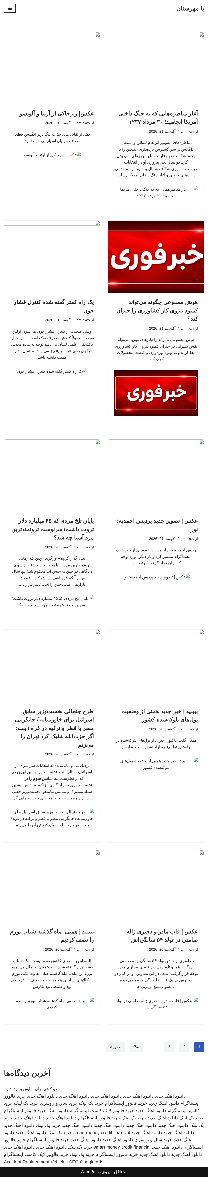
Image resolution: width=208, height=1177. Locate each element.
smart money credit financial (101, 1132)
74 (136, 1047)
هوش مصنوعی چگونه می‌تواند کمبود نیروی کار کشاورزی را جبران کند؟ (157, 310)
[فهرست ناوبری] (10, 8)
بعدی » (116, 1047)
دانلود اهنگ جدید (170, 1096)
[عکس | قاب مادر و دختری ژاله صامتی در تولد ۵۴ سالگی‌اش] (156, 886)
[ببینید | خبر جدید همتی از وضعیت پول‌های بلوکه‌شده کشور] (156, 666)
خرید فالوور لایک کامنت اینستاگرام (102, 1110)
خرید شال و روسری (59, 1103)
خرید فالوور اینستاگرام (126, 1103)
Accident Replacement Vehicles (36, 1161)
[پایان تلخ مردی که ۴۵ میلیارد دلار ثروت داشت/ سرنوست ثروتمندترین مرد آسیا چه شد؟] (52, 475)
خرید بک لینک (91, 1103)
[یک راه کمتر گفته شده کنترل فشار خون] (52, 257)
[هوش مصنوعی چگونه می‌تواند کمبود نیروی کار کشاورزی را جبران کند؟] (156, 257)
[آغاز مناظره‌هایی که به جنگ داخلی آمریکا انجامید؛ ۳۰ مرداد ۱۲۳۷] (156, 68)
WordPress (91, 1172)
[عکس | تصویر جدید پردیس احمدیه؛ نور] (156, 475)
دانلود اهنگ (57, 1110)
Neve (123, 1172)
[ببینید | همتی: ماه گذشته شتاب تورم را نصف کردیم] (52, 886)
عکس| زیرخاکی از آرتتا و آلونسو (57, 113)
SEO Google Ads (86, 1161)
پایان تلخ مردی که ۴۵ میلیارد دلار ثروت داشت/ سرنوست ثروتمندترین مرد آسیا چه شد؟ (52, 529)
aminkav (187, 131)
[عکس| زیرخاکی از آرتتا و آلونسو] (52, 68)
